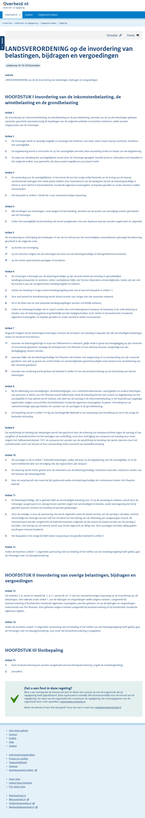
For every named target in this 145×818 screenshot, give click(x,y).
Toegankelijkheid (18, 762)
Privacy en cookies (18, 758)
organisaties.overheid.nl (72, 701)
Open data (14, 779)
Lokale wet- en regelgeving (25, 23)
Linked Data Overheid (20, 782)
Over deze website (18, 730)
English (12, 738)
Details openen (2, 43)
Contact (13, 734)
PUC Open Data (17, 786)
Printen (131, 35)
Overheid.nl (11, 15)
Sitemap (13, 766)
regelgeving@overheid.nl (108, 707)
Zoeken (29, 14)
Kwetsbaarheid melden (21, 770)
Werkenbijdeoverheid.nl (21, 807)
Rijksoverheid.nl (17, 799)
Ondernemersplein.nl (20, 803)
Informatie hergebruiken (22, 754)
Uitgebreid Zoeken (48, 14)
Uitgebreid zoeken (48, 23)
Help (11, 742)
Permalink (112, 35)
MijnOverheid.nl (17, 795)
